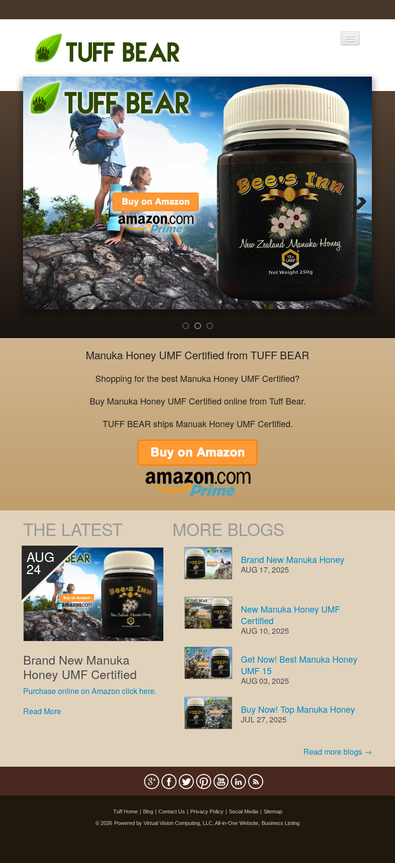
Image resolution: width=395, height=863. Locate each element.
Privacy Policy (207, 811)
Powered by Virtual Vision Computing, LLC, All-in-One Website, (187, 823)
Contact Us (171, 811)
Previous (37, 213)
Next (359, 213)
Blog (148, 811)
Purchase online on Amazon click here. (90, 690)
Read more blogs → (337, 751)
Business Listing (281, 823)
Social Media (243, 811)
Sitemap (272, 811)
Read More (42, 711)
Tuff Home (125, 811)
